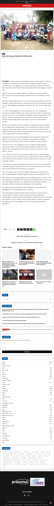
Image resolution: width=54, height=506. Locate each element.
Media (3, 392)
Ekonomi (4, 366)
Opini (3, 398)
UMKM (4, 466)
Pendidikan (5, 405)
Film (3, 368)
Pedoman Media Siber (18, 504)
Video (3, 442)
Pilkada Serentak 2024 (7, 415)
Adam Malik (5, 451)
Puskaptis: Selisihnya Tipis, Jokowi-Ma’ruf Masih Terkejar (27, 242)
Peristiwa (4, 407)
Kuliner (4, 386)
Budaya (4, 363)
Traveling (4, 438)
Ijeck (44, 453)
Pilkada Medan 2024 (7, 413)
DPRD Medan (5, 453)
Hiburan (4, 374)
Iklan (40, 504)
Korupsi (4, 382)
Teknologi (4, 434)
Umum (3, 440)
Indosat (49, 453)
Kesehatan (4, 380)
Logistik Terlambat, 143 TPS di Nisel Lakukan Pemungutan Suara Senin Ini (27, 263)
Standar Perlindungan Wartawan (31, 504)
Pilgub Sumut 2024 (7, 411)
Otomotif (4, 401)
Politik (3, 419)
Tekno (3, 431)
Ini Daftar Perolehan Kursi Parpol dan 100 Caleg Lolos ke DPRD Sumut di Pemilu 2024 (9, 284)
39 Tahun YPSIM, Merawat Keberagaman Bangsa (14, 320)
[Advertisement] (27, 70)
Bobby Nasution (18, 451)
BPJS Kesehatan (26, 451)
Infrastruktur (5, 378)
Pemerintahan (5, 403)
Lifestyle (4, 388)
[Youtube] (24, 495)
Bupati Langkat (35, 451)
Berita (3, 361)
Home (6, 504)
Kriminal (4, 384)
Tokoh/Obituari (6, 436)
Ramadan (4, 423)
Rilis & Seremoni (6, 425)
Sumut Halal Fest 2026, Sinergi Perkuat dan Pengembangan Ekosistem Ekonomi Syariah (24, 314)
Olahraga (4, 396)
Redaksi (10, 504)
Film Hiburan (5, 370)
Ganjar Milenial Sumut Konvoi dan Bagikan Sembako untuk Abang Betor (44, 263)
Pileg (3, 409)
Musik (3, 394)
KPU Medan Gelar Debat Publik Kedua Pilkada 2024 (26, 282)
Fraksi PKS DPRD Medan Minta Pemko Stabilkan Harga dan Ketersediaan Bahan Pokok (24, 323)
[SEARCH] (50, 299)
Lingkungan (5, 390)
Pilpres (3, 417)
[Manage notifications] (51, 503)
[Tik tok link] (27, 2)
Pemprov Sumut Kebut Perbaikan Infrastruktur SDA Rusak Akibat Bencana (21, 317)
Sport (3, 429)
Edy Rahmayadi (21, 453)
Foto (3, 372)
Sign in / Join (33, 1)
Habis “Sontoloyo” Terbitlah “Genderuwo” (43, 282)
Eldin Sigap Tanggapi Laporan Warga (27, 236)
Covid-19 (48, 451)
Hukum (4, 376)
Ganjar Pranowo (29, 453)
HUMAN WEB (44, 501)
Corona (42, 451)
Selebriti (4, 427)
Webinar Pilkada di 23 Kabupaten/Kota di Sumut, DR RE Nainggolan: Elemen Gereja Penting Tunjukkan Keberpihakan (9, 264)
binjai (11, 451)
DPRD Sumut (12, 453)
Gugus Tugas (38, 453)
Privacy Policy (45, 504)
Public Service (5, 421)
